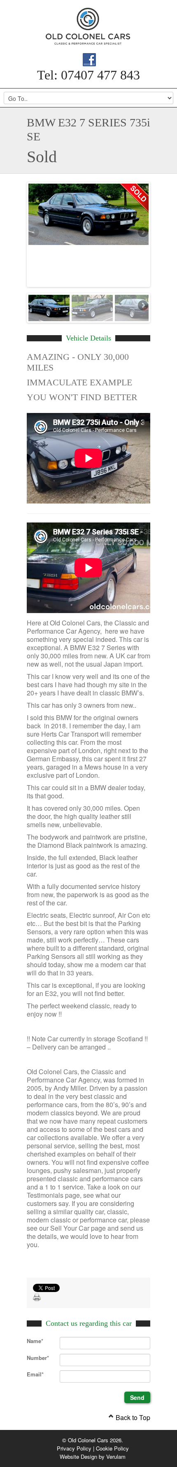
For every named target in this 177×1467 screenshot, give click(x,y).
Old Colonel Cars (88, 26)
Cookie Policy (112, 1448)
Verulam (116, 1456)
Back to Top (132, 1417)
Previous (34, 232)
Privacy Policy (74, 1448)
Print (37, 1298)
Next (142, 232)
